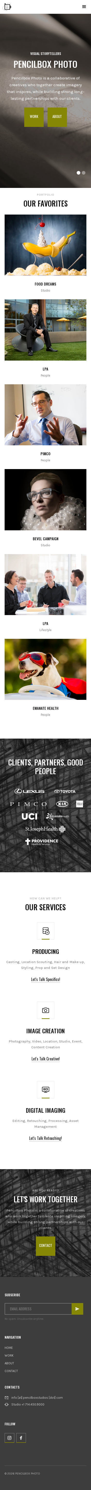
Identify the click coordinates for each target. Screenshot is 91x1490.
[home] (7, 7)
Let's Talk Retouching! (45, 1138)
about (57, 116)
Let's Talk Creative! (46, 1059)
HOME (9, 1348)
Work (34, 116)
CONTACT (11, 1371)
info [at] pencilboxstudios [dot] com (37, 1397)
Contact (45, 1245)
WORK (9, 1355)
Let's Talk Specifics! (45, 979)
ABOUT (9, 1363)
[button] (84, 7)
